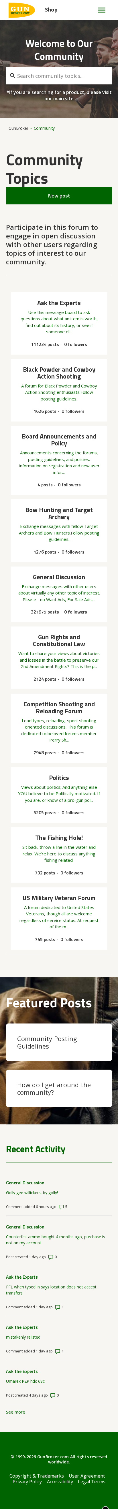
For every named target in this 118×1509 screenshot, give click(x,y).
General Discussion (25, 1182)
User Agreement (87, 1476)
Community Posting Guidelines (47, 1042)
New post (59, 196)
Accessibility (60, 1481)
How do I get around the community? (54, 1088)
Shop (51, 9)
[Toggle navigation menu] (99, 10)
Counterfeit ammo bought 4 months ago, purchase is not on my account (55, 1239)
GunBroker (18, 128)
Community (44, 128)
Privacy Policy (27, 1481)
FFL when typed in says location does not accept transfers (51, 1290)
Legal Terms (91, 1481)
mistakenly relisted (23, 1337)
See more (15, 1412)
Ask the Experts (22, 1276)
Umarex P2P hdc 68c (25, 1381)
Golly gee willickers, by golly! (32, 1192)
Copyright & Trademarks (36, 1476)
